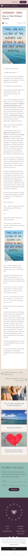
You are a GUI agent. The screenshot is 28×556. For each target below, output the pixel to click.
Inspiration (19, 12)
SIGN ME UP (14, 489)
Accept (14, 548)
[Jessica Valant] (9, 6)
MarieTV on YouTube (9, 132)
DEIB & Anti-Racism (7, 531)
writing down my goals (16, 115)
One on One (20, 533)
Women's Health (20, 531)
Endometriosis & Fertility (8, 12)
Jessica (6, 23)
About (7, 526)
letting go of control (11, 103)
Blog (7, 528)
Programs (20, 528)
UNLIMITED (20, 526)
